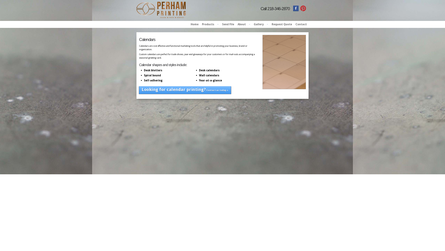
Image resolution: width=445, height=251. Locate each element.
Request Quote (282, 24)
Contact (301, 24)
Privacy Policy (179, 107)
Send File (228, 24)
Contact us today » (185, 89)
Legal (175, 104)
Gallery (258, 24)
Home (195, 24)
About (241, 24)
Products (207, 24)
